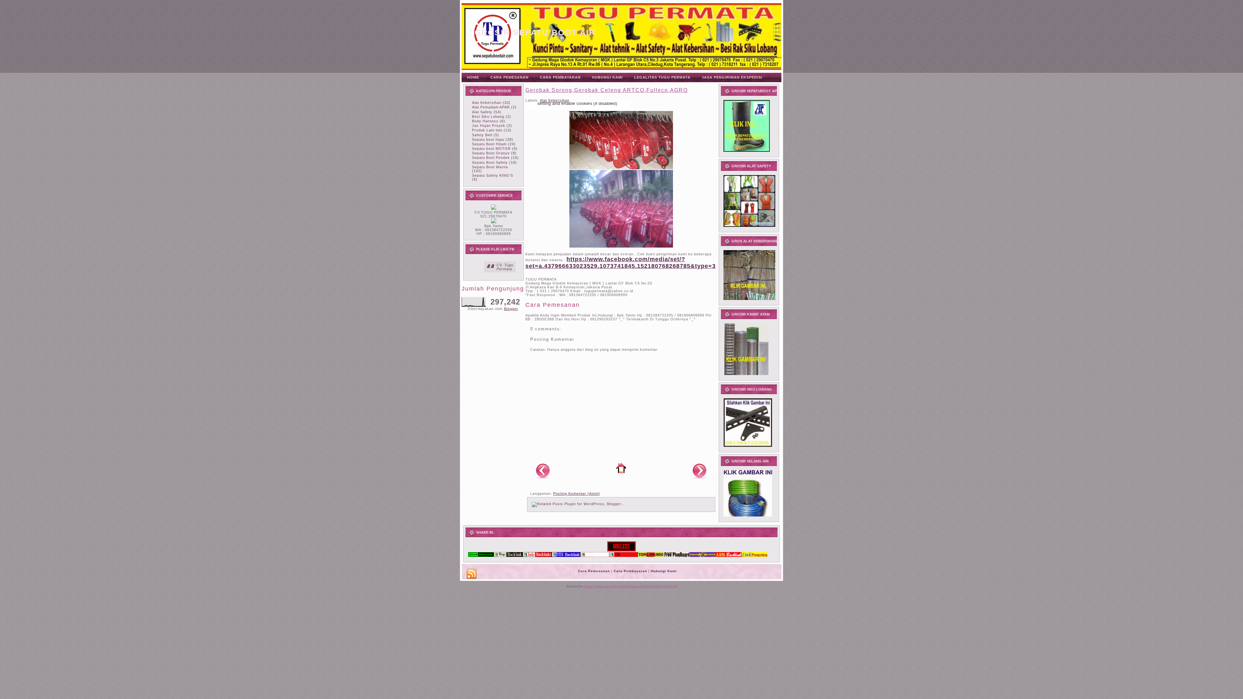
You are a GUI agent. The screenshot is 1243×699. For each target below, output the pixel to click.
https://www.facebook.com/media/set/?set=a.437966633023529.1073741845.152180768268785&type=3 (620, 262)
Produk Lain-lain (487, 130)
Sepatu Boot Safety (490, 162)
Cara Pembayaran (630, 571)
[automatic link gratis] (729, 556)
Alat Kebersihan (486, 103)
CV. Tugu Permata (505, 267)
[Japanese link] (703, 556)
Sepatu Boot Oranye (491, 153)
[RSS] (471, 574)
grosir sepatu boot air (535, 32)
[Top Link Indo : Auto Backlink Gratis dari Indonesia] (651, 556)
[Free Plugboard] (677, 556)
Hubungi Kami (664, 571)
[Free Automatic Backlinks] (481, 556)
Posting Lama (699, 470)
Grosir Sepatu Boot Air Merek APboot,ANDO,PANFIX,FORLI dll (630, 586)
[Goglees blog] (621, 550)
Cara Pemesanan (594, 571)
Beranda (621, 468)
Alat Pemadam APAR (491, 107)
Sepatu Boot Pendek (491, 158)
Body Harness (485, 121)
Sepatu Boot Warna (490, 167)
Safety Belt (482, 135)
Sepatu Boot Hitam (489, 144)
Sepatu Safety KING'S (492, 175)
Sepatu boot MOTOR (491, 148)
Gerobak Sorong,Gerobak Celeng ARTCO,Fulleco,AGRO (606, 90)
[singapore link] (754, 556)
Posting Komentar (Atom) (576, 493)
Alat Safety (482, 112)
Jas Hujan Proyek (488, 126)
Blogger (511, 309)
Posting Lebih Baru (543, 470)
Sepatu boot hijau (488, 139)
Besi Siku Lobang (488, 116)
